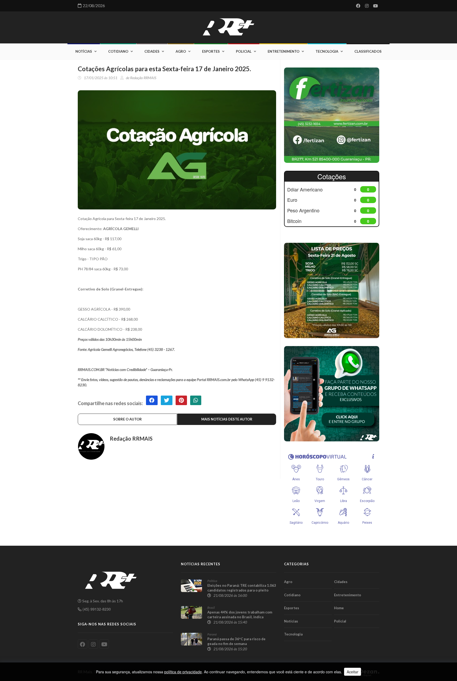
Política (212, 581)
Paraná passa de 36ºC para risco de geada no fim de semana (236, 641)
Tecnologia (327, 51)
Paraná (212, 634)
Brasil (211, 608)
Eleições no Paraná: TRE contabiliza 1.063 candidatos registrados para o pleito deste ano (241, 590)
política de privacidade (183, 671)
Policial (244, 51)
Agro (181, 51)
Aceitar (352, 671)
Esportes (211, 51)
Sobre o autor (127, 419)
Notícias (83, 51)
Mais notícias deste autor (226, 419)
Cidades (151, 51)
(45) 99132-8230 (96, 609)
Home (339, 608)
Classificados (368, 51)
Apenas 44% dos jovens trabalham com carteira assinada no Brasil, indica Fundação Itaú (239, 617)
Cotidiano (118, 51)
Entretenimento (283, 51)
